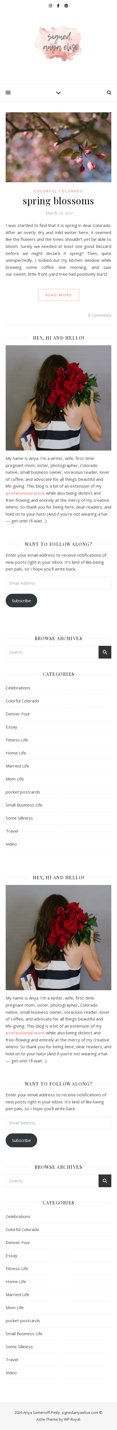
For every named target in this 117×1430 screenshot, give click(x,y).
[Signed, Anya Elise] (58, 44)
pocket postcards (23, 792)
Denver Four (18, 714)
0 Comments (99, 315)
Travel (12, 831)
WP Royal (72, 1419)
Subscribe (21, 600)
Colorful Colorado (58, 191)
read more (58, 294)
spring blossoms (58, 200)
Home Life (16, 753)
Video (11, 844)
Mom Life (15, 779)
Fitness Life (17, 740)
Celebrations (18, 688)
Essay (11, 727)
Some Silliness (19, 818)
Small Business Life (24, 805)
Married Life (17, 766)
